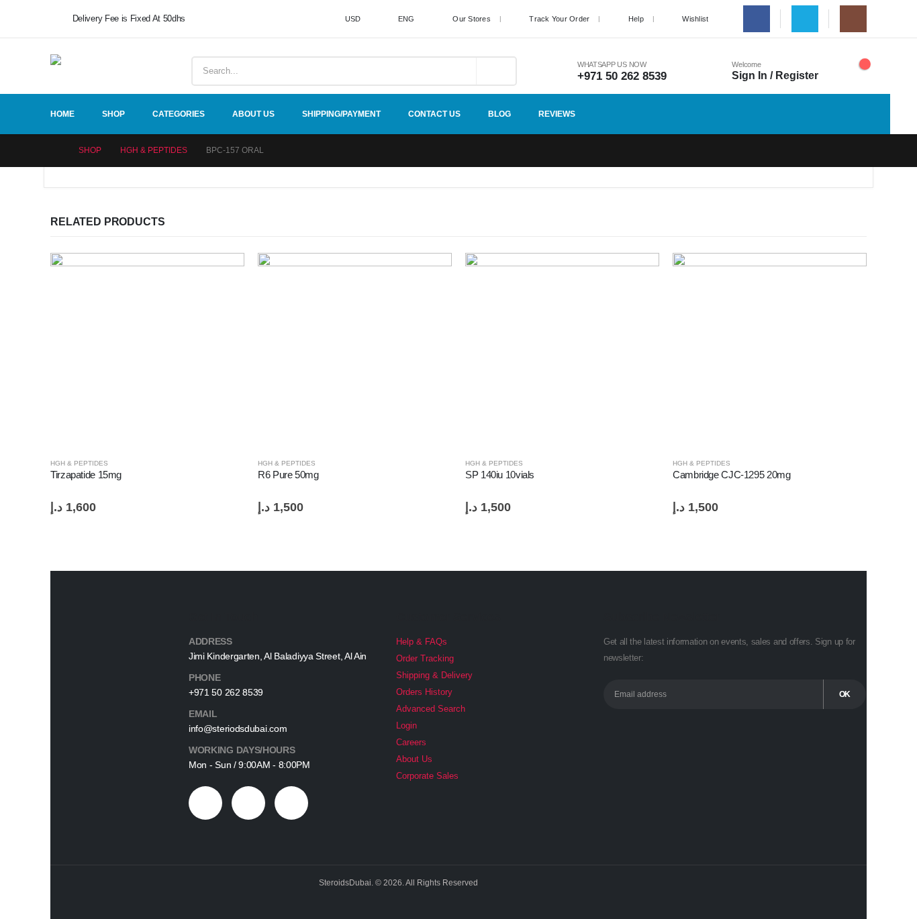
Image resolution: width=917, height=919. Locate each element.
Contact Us (434, 114)
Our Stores (471, 19)
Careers (411, 742)
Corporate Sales (427, 776)
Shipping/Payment (341, 114)
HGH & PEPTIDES (79, 463)
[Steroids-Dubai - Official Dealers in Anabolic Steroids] (93, 71)
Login (406, 726)
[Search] (496, 71)
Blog (499, 114)
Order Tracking (425, 658)
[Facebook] (756, 18)
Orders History (424, 692)
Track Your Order (559, 19)
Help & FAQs (421, 642)
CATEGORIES (178, 114)
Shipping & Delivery (434, 675)
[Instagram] (853, 18)
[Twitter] (804, 18)
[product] (147, 350)
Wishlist (695, 19)
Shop (113, 114)
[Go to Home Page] (55, 150)
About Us (253, 114)
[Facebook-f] (205, 803)
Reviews (556, 114)
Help (636, 19)
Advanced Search (430, 709)
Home (62, 114)
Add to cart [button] (222, 275)
